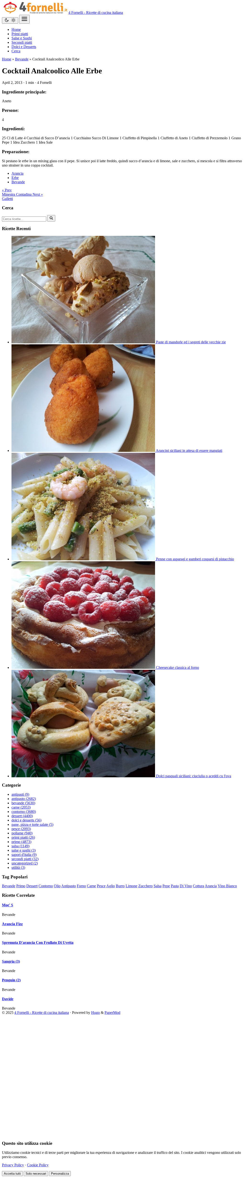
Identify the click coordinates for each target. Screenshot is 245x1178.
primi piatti (23, 837)
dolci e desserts (26, 820)
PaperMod (112, 1012)
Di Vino (186, 886)
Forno (81, 886)
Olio (57, 886)
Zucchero (145, 886)
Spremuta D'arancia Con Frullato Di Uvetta (37, 942)
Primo (20, 886)
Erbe (15, 178)
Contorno (46, 886)
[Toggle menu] (24, 19)
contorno (23, 812)
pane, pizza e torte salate (32, 824)
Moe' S (7, 905)
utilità (18, 867)
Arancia (17, 173)
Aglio (110, 886)
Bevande (21, 59)
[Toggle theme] (10, 20)
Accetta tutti (12, 1173)
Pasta (175, 886)
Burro (120, 886)
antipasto (23, 799)
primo (21, 842)
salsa (20, 846)
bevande (23, 803)
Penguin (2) (11, 980)
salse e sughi (23, 850)
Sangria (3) (11, 961)
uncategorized (24, 863)
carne (21, 807)
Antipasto (68, 886)
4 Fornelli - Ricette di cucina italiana (95, 13)
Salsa (157, 886)
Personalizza (60, 1173)
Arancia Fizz (12, 924)
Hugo (95, 1012)
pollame (22, 833)
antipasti (20, 794)
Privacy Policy (13, 1165)
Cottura (198, 886)
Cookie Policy (38, 1165)
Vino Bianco (227, 886)
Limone (131, 886)
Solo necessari (36, 1173)
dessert (22, 816)
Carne (91, 886)
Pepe (166, 886)
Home (6, 59)
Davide (7, 999)
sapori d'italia (24, 855)
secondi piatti (25, 859)
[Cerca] (51, 218)
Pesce (101, 886)
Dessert (32, 886)
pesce (21, 829)
